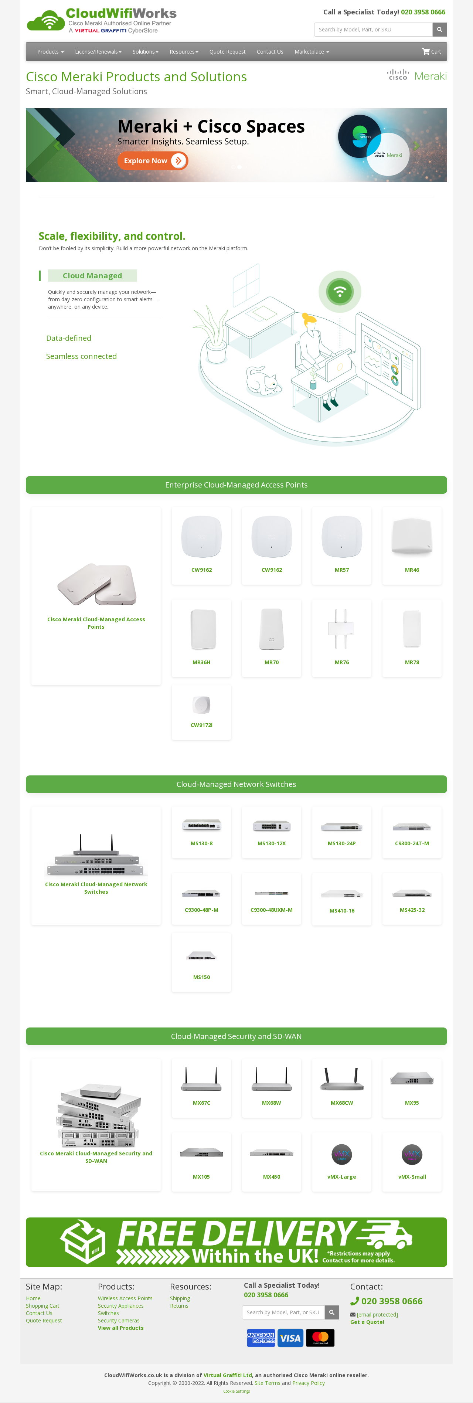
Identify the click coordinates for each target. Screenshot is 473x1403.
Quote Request (228, 51)
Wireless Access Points (125, 1298)
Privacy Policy (308, 1382)
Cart (435, 51)
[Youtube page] (379, 1339)
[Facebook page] (355, 1339)
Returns (179, 1305)
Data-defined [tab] (68, 338)
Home (33, 1298)
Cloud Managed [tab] (92, 276)
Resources (182, 51)
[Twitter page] (367, 1339)
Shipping (180, 1298)
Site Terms (267, 1382)
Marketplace (310, 51)
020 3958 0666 (423, 11)
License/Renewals (96, 51)
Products (48, 51)
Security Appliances (121, 1305)
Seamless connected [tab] (81, 356)
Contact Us (270, 51)
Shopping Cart (42, 1305)
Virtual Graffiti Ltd (228, 1375)
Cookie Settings (236, 1391)
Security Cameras (119, 1320)
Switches (108, 1313)
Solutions (144, 51)
